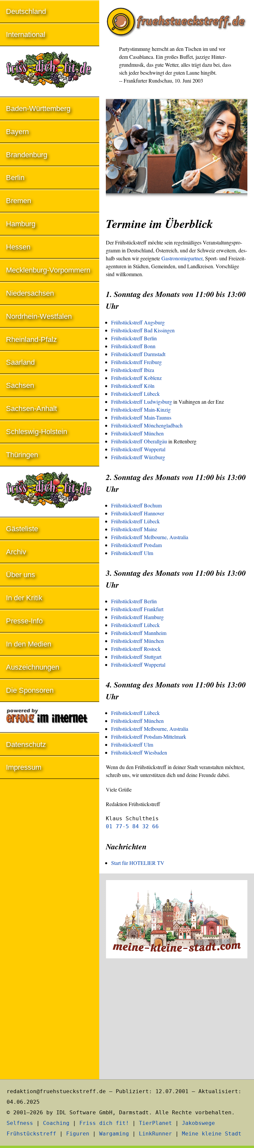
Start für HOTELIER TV (137, 862)
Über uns (20, 575)
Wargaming (114, 1133)
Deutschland (26, 11)
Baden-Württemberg (38, 108)
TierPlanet (155, 1123)
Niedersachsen (30, 293)
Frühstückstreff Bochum (136, 505)
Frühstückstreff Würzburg (138, 457)
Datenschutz (26, 744)
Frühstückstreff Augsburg (138, 322)
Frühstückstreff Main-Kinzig (141, 409)
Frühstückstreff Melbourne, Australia (149, 537)
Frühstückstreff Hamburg (137, 616)
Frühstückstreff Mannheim (138, 632)
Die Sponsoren (30, 690)
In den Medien (28, 644)
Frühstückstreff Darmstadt (138, 354)
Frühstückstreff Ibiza (132, 369)
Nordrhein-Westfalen (39, 316)
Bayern (17, 132)
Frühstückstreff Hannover (137, 513)
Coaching (56, 1123)
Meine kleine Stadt (211, 1133)
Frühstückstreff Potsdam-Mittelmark (148, 736)
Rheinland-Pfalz (31, 339)
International (25, 34)
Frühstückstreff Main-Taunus (141, 417)
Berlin (15, 177)
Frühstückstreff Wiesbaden (139, 752)
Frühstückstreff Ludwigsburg (141, 401)
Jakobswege (198, 1123)
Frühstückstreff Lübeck (135, 393)
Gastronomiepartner (181, 258)
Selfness (20, 1123)
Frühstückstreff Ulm (132, 552)
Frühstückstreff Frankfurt (137, 609)
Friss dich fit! (104, 1123)
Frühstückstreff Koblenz (136, 377)
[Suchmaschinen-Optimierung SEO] (49, 717)
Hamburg (20, 224)
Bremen (18, 201)
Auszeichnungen (32, 667)
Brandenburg (26, 155)
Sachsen (20, 385)
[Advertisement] (176, 1020)
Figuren (77, 1133)
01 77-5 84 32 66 (132, 826)
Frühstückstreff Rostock (136, 648)
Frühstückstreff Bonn (133, 346)
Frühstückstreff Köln (132, 385)
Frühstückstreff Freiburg (136, 361)
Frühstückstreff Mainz (134, 529)
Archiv (16, 552)
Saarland (20, 362)
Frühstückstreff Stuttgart (136, 656)
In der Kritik (24, 598)
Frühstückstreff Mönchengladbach (147, 425)
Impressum (23, 767)
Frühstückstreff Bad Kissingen (143, 330)
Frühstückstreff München (137, 433)
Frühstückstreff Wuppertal (138, 449)
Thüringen (22, 455)
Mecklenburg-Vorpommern (48, 270)
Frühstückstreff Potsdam (136, 544)
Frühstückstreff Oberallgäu (139, 441)
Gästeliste (22, 529)
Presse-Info (24, 621)
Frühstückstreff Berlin (134, 338)
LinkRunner (155, 1133)
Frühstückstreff (31, 1133)
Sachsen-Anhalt (31, 408)
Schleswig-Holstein (36, 431)
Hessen (18, 247)
